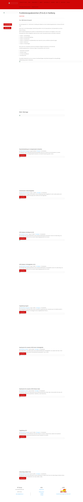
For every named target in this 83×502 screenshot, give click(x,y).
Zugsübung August (23, 306)
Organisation (34, 2)
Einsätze (38, 151)
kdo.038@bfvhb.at (19, 494)
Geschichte (63, 2)
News (29, 2)
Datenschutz (41, 491)
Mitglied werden (35, 6)
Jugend (41, 2)
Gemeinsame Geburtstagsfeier (26, 190)
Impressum (41, 489)
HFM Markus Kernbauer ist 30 (26, 232)
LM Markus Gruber (24, 234)
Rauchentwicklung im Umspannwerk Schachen (30, 149)
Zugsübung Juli (23, 430)
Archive (68, 2)
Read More (22, 155)
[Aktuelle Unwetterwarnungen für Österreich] (63, 492)
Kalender (53, 2)
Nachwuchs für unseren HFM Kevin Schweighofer (31, 347)
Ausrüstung (46, 2)
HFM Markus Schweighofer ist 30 (27, 264)
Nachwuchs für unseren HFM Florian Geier (29, 389)
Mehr (57, 2)
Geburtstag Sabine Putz (25, 472)
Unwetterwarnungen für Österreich (63, 494)
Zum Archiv (7, 28)
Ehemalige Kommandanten (24, 6)
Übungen (38, 307)
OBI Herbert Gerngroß (24, 151)
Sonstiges (39, 192)
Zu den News (7, 24)
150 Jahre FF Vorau (23, 2)
